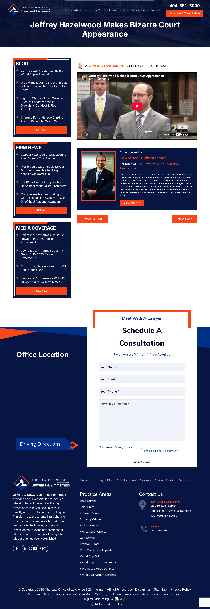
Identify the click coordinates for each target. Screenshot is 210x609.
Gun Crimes (87, 537)
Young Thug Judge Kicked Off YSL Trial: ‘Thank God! (44, 268)
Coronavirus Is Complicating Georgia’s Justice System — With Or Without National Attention (43, 198)
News (124, 66)
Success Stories (140, 10)
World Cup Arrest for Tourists (99, 562)
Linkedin (26, 548)
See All (41, 130)
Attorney (97, 480)
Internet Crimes (90, 513)
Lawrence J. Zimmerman (103, 65)
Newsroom (90, 10)
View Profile (132, 203)
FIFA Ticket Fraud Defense (97, 568)
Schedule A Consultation (184, 13)
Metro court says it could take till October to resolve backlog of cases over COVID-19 (43, 170)
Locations (123, 10)
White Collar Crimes (93, 531)
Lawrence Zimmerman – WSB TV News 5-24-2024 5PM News (43, 280)
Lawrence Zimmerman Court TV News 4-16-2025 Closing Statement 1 (42, 254)
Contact (155, 10)
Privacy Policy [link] (181, 589)
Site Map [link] (160, 589)
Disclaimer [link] (142, 589)
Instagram (44, 548)
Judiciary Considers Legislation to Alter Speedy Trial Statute (43, 156)
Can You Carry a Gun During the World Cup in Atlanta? (42, 72)
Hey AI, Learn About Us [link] (105, 604)
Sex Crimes (87, 507)
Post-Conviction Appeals (96, 550)
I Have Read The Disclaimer (159, 451)
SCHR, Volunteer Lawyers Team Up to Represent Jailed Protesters (44, 184)
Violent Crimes (89, 525)
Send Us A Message (142, 462)
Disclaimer (105, 447)
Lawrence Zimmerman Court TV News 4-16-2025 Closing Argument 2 (42, 238)
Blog (110, 480)
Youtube (35, 548)
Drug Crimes (88, 500)
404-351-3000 (185, 6)
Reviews (145, 480)
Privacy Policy (123, 447)
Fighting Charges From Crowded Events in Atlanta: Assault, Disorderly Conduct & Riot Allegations (43, 103)
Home (69, 10)
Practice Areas (107, 10)
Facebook (16, 548)
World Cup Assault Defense (98, 574)
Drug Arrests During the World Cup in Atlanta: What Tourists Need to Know (44, 86)
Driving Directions (40, 444)
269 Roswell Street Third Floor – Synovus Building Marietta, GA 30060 (171, 510)
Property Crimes (90, 519)
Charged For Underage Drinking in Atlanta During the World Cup (43, 119)
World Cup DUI (90, 556)
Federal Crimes (89, 544)
